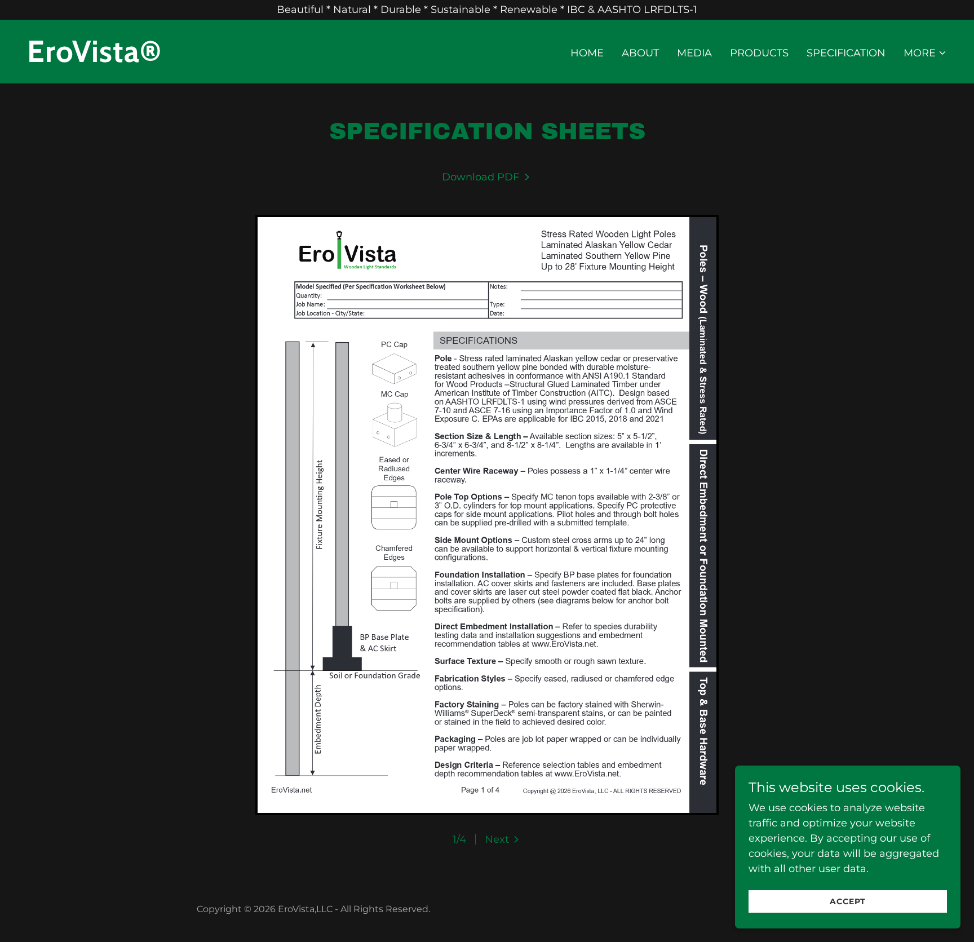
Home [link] (587, 53)
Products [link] (759, 53)
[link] (252, 58)
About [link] (640, 53)
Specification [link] (846, 53)
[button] (925, 53)
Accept (848, 901)
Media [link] (694, 53)
